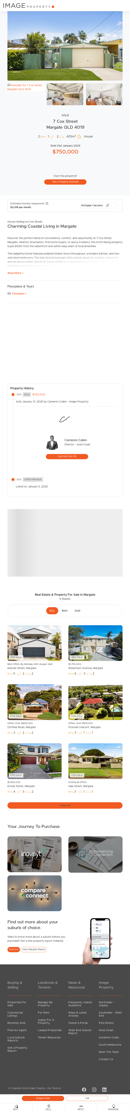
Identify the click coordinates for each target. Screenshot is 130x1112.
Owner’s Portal (78, 1023)
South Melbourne (110, 1044)
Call (87, 1098)
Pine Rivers (106, 1023)
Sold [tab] (77, 610)
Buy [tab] (52, 610)
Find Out (13, 949)
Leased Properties (50, 1030)
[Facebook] (83, 1090)
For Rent (43, 1012)
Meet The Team (109, 1052)
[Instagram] (93, 1090)
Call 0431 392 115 (67, 456)
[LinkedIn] (104, 1090)
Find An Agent (17, 1030)
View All (65, 805)
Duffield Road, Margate (21, 725)
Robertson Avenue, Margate (85, 666)
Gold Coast (106, 1030)
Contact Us (106, 1059)
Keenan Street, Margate (30, 666)
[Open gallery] (65, 42)
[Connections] (34, 893)
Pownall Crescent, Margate (84, 725)
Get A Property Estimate (65, 182)
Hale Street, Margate (80, 784)
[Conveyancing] (95, 854)
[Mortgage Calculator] (34, 854)
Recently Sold (16, 1023)
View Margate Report (33, 949)
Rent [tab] (65, 610)
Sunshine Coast (109, 1037)
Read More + (15, 273)
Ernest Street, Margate (21, 784)
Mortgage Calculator (92, 205)
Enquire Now (43, 1098)
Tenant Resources (49, 1037)
